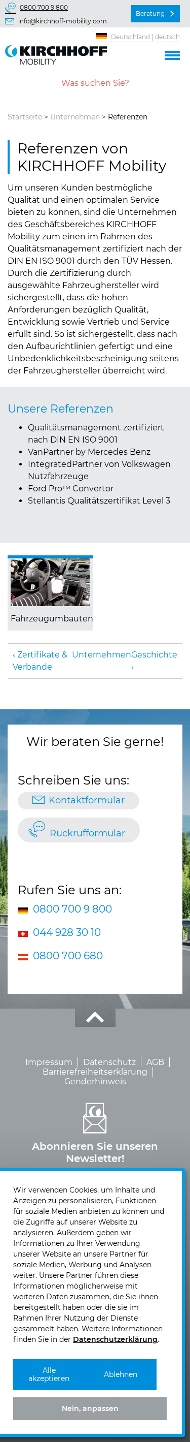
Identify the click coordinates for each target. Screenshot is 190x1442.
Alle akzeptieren (48, 1375)
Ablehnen (120, 1374)
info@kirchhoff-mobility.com (62, 21)
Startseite (25, 116)
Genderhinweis (95, 1081)
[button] (172, 54)
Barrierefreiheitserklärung (95, 1072)
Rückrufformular (87, 833)
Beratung (150, 13)
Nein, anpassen (90, 1408)
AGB (155, 1062)
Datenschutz (109, 1062)
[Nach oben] (95, 1018)
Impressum (48, 1062)
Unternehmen (75, 116)
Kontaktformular (87, 800)
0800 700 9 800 (44, 7)
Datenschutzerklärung (115, 1339)
